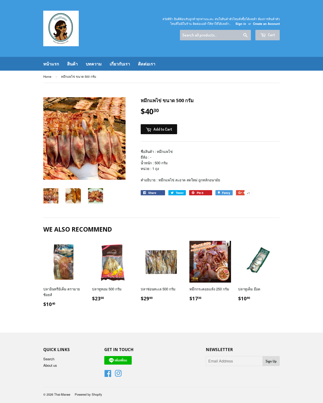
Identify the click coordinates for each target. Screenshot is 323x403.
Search (48, 358)
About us (50, 365)
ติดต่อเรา (146, 63)
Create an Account (266, 24)
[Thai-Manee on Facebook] (107, 374)
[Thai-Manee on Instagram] (118, 374)
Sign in (241, 24)
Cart (271, 34)
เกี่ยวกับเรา (120, 63)
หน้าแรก (51, 63)
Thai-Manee (62, 394)
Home (47, 76)
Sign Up (271, 361)
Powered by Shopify (88, 394)
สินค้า (72, 63)
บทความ (94, 63)
